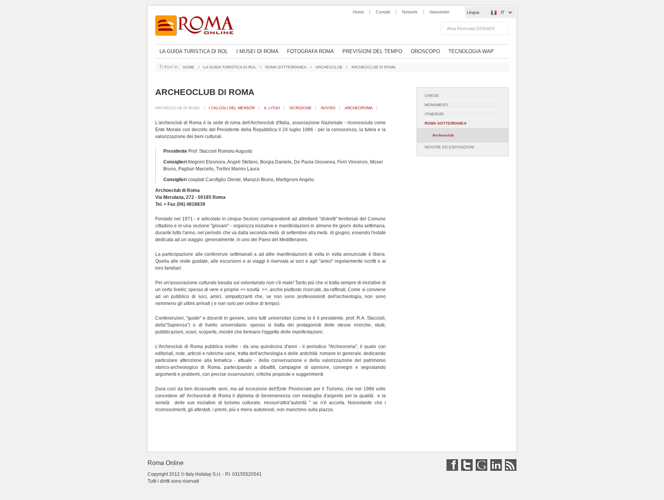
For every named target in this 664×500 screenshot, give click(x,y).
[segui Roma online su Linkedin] (495, 469)
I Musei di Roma (257, 51)
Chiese (432, 95)
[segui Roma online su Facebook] (451, 469)
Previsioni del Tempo (372, 51)
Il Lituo (272, 108)
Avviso (328, 108)
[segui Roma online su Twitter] (466, 469)
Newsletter (440, 12)
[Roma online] (198, 26)
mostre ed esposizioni (449, 147)
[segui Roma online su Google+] (480, 469)
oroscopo (425, 51)
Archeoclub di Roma (178, 108)
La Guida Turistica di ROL (193, 51)
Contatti (383, 12)
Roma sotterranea (286, 67)
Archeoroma (359, 108)
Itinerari (434, 114)
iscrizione (300, 108)
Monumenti (436, 105)
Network (410, 12)
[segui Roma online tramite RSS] (509, 469)
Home (358, 12)
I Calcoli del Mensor (232, 108)
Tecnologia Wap (471, 51)
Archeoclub (328, 67)
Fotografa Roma (310, 51)
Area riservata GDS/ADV (471, 28)
